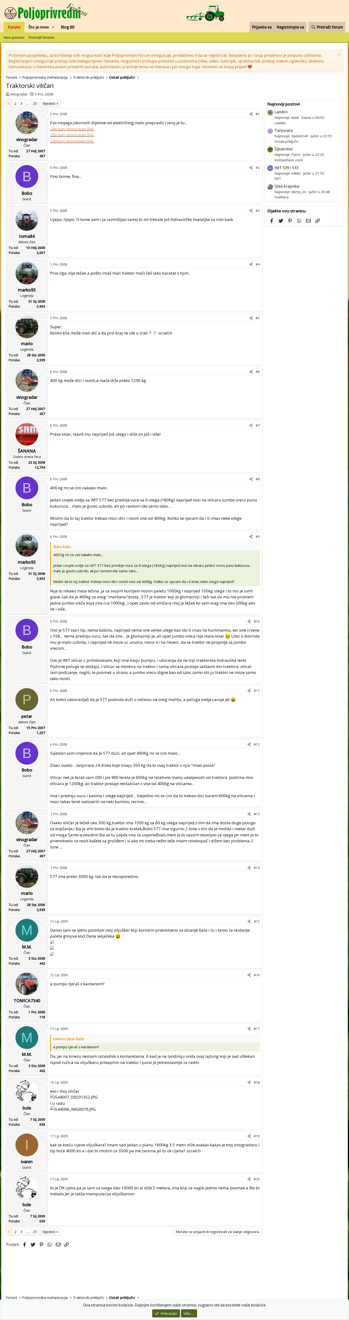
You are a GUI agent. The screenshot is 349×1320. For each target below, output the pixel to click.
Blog (65, 27)
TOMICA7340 (27, 1000)
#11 (257, 690)
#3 (258, 210)
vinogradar (19, 94)
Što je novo (38, 27)
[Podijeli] (251, 114)
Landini (281, 111)
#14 (257, 867)
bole (27, 1108)
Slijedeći (48, 103)
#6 (258, 371)
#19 (257, 1136)
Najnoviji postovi (283, 104)
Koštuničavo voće (288, 159)
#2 (258, 167)
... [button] (28, 103)
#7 (258, 425)
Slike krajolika (286, 186)
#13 (257, 814)
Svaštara (281, 197)
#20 (257, 1179)
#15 (257, 921)
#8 (258, 479)
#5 (258, 318)
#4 (258, 264)
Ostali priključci (286, 141)
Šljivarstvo (283, 149)
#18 (257, 1082)
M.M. (27, 947)
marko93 (27, 290)
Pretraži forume (41, 37)
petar (26, 716)
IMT (277, 178)
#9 (258, 536)
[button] (53, 27)
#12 (257, 744)
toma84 (27, 236)
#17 (257, 1028)
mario (27, 343)
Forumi (14, 27)
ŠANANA (27, 451)
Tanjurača (283, 130)
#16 (257, 975)
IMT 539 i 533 (286, 167)
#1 (258, 114)
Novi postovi (14, 37)
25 (35, 103)
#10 (257, 621)
